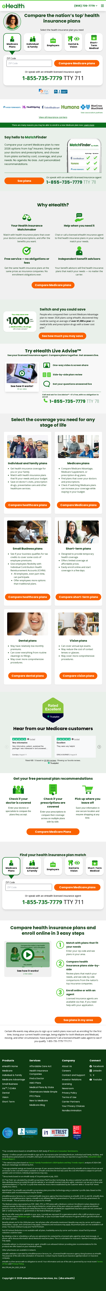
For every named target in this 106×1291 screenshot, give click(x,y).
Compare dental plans (28, 676)
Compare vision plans (78, 676)
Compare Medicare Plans (53, 832)
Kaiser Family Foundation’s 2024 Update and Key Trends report (56, 1162)
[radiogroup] (53, 44)
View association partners (92, 112)
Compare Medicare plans (53, 285)
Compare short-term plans (78, 597)
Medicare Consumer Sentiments (64, 1151)
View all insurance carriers (53, 117)
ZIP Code (11, 58)
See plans (24, 181)
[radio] (12, 42)
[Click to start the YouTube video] (22, 373)
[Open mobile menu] (102, 5)
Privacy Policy (18, 1264)
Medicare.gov (24, 1216)
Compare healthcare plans (27, 505)
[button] (44, 91)
